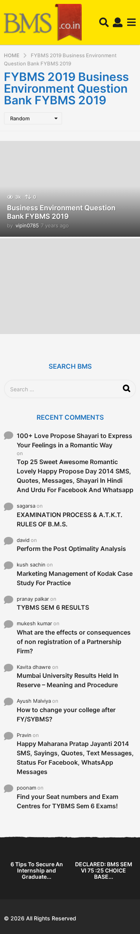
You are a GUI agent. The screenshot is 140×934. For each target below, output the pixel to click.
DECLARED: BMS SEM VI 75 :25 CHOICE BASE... (103, 870)
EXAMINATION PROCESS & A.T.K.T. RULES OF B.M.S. (69, 519)
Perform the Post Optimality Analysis (71, 548)
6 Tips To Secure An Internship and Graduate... (36, 870)
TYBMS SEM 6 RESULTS (53, 607)
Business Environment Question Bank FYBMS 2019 (61, 212)
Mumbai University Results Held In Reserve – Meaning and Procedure (68, 680)
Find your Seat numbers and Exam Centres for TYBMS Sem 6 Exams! (67, 801)
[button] (104, 22)
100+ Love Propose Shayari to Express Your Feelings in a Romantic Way (74, 440)
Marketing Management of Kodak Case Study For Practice (75, 578)
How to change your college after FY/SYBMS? (66, 714)
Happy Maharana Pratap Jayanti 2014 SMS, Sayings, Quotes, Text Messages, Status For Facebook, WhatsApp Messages (75, 758)
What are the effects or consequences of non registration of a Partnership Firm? (74, 641)
